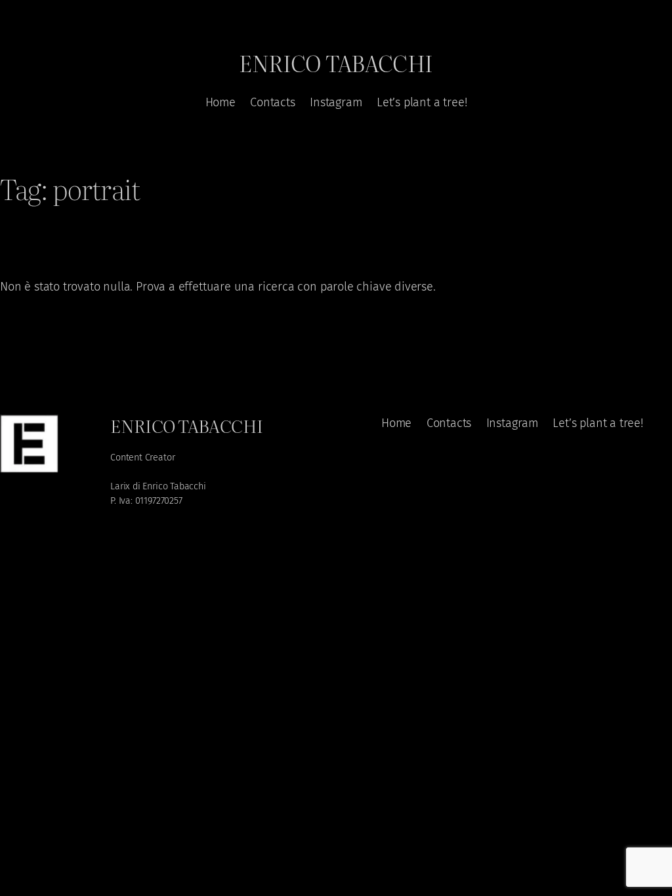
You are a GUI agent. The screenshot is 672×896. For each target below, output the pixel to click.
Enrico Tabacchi (336, 62)
